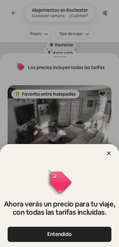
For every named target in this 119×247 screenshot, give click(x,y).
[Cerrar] (108, 153)
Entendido (59, 234)
